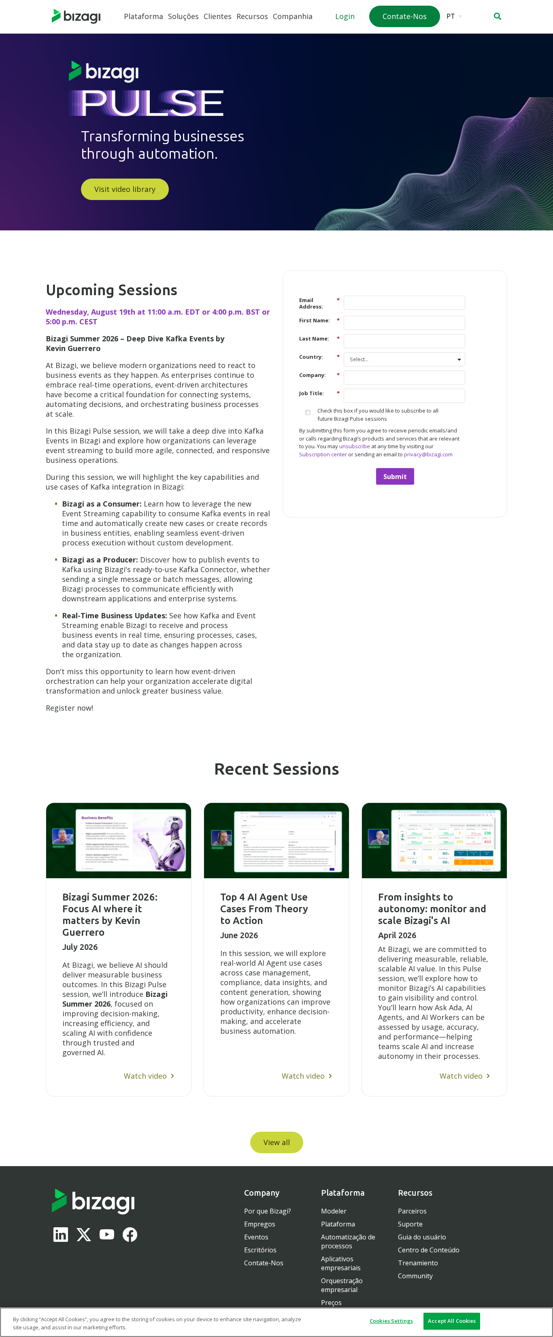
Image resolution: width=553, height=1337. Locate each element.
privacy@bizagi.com (428, 454)
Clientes (218, 16)
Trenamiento (418, 1262)
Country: (319, 356)
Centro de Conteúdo (428, 1249)
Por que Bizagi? (267, 1211)
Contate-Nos (263, 1262)
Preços (331, 1302)
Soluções (183, 16)
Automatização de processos (348, 1241)
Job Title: (319, 393)
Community (415, 1275)
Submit (395, 476)
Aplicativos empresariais (341, 1263)
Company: (319, 374)
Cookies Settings (391, 1320)
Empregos (259, 1224)
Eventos (256, 1237)
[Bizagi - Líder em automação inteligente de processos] (76, 16)
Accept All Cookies (452, 1320)
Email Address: (319, 303)
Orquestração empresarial (342, 1285)
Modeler (334, 1211)
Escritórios (260, 1249)
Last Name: (319, 338)
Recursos (252, 16)
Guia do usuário (422, 1237)
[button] (497, 16)
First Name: (319, 320)
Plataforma (143, 16)
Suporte (410, 1224)
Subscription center (323, 454)
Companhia (293, 16)
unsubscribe (354, 446)
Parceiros (412, 1211)
